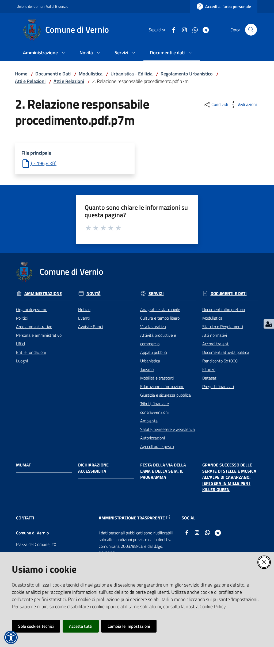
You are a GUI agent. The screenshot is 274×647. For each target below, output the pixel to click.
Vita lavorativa (153, 326)
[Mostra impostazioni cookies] (269, 324)
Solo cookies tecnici (36, 626)
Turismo (147, 369)
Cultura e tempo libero (160, 318)
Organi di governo (31, 309)
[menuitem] (45, 53)
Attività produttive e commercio (158, 339)
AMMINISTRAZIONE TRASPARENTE (132, 518)
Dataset (209, 378)
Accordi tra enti (215, 343)
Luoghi (22, 361)
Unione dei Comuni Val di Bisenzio (42, 6)
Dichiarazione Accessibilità (93, 468)
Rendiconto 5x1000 (220, 361)
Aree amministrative (34, 326)
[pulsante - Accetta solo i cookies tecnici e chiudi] (264, 562)
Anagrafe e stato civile (160, 309)
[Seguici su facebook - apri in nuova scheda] (171, 29)
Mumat (23, 465)
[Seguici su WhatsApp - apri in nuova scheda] (193, 29)
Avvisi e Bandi (90, 326)
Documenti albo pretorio (223, 309)
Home (21, 73)
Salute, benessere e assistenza (167, 429)
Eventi (84, 318)
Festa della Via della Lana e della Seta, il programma (163, 471)
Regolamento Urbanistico (187, 73)
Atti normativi (214, 335)
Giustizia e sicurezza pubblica (165, 395)
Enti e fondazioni (31, 352)
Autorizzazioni (152, 438)
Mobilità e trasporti (157, 378)
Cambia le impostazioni (129, 626)
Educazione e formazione (162, 386)
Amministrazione (43, 293)
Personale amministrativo (39, 335)
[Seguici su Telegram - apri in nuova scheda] (203, 29)
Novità (93, 293)
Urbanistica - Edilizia (132, 73)
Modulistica (90, 73)
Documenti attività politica (225, 352)
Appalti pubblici (153, 352)
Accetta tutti (80, 626)
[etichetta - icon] (88, 227)
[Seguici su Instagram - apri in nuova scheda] (182, 29)
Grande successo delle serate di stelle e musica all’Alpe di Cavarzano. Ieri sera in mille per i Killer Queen (229, 477)
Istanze (208, 369)
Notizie (84, 309)
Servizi (156, 293)
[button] (251, 29)
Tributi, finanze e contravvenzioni (154, 407)
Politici (22, 318)
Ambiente (149, 421)
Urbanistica (150, 361)
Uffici (20, 343)
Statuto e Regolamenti (222, 326)
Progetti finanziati (218, 386)
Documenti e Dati (53, 73)
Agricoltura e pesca (157, 446)
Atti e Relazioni (30, 81)
